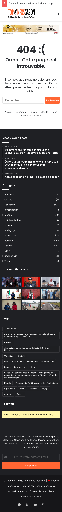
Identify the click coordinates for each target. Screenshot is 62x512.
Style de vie (10, 256)
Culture (8, 199)
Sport (7, 250)
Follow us (8, 404)
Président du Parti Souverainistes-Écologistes (36, 383)
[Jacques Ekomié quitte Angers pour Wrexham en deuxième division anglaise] (11, 282)
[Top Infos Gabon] (21, 14)
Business (9, 194)
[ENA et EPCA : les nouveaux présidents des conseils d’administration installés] (11, 305)
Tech (54, 112)
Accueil (8, 112)
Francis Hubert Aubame (15, 367)
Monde (44, 112)
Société (8, 245)
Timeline (33, 388)
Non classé (10, 235)
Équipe (33, 112)
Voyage (11, 230)
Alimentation (14, 220)
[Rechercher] (58, 15)
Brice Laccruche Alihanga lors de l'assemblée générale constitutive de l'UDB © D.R (29, 335)
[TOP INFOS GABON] (31, 29)
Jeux (9, 225)
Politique (9, 240)
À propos (21, 112)
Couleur (21, 356)
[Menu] (4, 15)
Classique (8, 356)
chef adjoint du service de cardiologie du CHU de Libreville (26, 349)
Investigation (11, 209)
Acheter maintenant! (31, 115)
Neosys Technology (45, 486)
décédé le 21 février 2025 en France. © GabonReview (29, 361)
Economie (9, 204)
